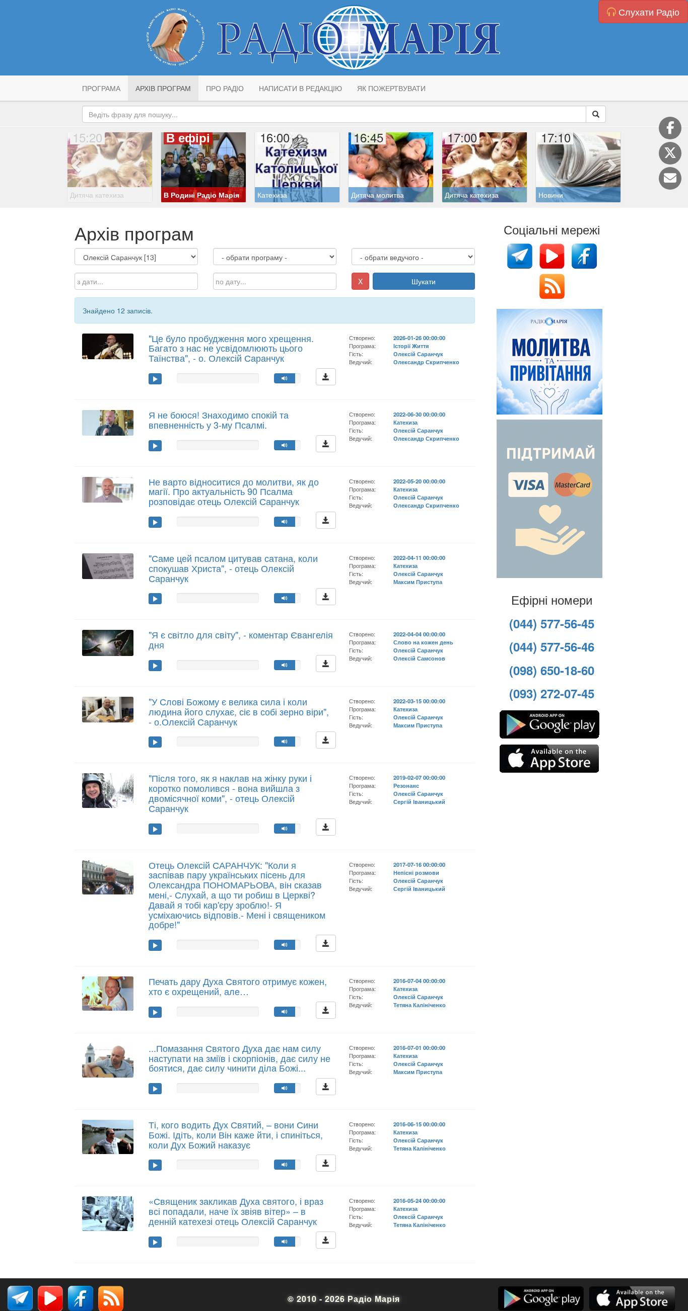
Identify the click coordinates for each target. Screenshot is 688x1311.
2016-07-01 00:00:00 (419, 1047)
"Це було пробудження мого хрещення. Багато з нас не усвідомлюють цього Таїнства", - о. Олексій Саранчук (231, 348)
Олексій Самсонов (419, 658)
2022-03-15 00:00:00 (419, 701)
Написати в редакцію (300, 88)
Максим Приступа (417, 582)
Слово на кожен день (423, 642)
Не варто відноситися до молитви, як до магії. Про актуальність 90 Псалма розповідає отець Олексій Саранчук (234, 491)
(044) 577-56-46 (551, 646)
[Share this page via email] (670, 178)
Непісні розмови (416, 872)
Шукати (423, 281)
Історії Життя (411, 346)
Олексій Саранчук (418, 354)
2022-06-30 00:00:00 (419, 414)
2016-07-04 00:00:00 (419, 980)
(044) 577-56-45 (551, 623)
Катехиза (405, 422)
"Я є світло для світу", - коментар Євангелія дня (241, 639)
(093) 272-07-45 (551, 693)
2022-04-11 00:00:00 (419, 557)
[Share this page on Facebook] (670, 128)
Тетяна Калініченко (419, 1005)
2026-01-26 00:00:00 (419, 338)
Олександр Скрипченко (426, 362)
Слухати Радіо (647, 11)
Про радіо (225, 88)
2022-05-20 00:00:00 (419, 481)
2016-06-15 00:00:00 (419, 1124)
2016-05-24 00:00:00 (419, 1200)
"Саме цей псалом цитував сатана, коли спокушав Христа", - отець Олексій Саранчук (233, 568)
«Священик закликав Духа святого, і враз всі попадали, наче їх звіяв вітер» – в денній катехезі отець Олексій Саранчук (236, 1210)
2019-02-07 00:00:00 (419, 777)
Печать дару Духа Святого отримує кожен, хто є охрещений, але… (238, 986)
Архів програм (163, 88)
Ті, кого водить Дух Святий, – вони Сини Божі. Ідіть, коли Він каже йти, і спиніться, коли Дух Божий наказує (236, 1134)
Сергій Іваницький (419, 801)
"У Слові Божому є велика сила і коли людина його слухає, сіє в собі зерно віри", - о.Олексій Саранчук (239, 711)
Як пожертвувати (391, 88)
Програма (101, 88)
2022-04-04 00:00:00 (419, 634)
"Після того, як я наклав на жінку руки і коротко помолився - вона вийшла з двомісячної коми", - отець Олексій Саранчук (230, 792)
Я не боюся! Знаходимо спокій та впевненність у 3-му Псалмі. (219, 419)
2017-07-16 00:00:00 (419, 864)
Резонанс (406, 785)
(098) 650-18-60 (551, 670)
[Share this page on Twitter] (670, 153)
